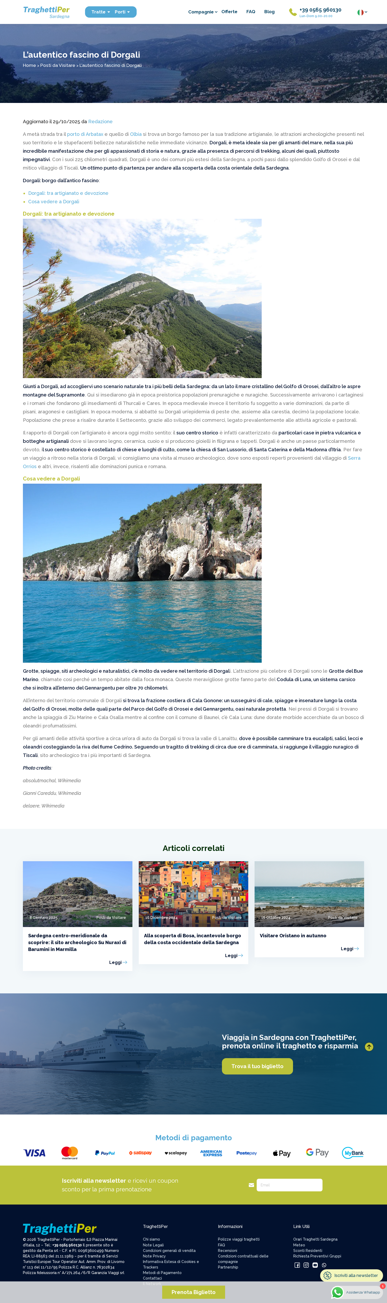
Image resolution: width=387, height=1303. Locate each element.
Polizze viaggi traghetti (239, 1239)
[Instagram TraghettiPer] (306, 1265)
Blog (269, 11)
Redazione (100, 121)
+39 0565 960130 (320, 10)
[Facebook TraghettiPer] (297, 1265)
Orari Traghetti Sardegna (315, 1239)
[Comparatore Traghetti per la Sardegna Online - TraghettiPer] (46, 11)
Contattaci (152, 1278)
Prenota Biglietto (194, 1292)
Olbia (136, 134)
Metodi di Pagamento (162, 1273)
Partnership (228, 1267)
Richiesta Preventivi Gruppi (317, 1256)
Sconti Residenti (307, 1250)
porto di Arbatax (84, 134)
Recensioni (227, 1250)
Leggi (115, 962)
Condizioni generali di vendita (169, 1250)
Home (29, 65)
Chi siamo (151, 1239)
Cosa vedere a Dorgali (53, 201)
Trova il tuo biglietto (257, 1066)
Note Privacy (154, 1256)
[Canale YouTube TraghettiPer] (315, 1265)
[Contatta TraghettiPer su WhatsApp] (324, 1265)
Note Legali (153, 1245)
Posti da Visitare (57, 65)
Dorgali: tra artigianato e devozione (68, 193)
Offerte (229, 11)
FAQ (250, 11)
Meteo (299, 1245)
